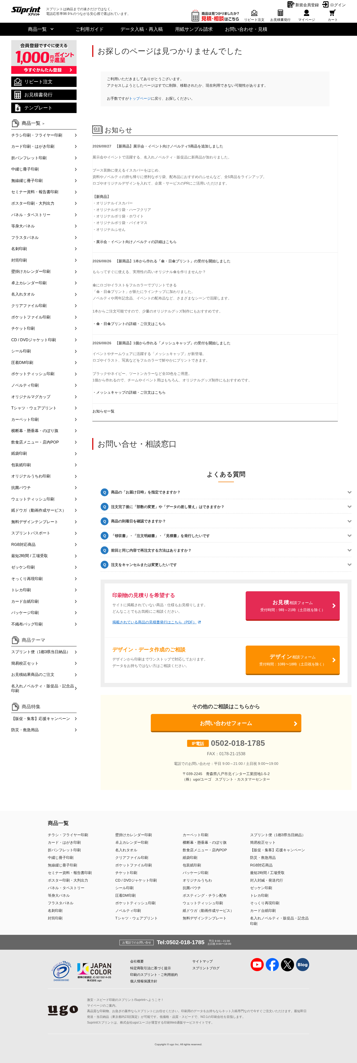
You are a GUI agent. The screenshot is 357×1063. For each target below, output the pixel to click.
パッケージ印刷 (25, 612)
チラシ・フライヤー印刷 (68, 835)
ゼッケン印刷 (23, 567)
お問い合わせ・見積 (246, 29)
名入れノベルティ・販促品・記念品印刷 (42, 688)
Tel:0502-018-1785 (180, 942)
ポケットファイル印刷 (30, 317)
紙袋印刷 (19, 453)
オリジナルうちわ (197, 880)
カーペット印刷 (25, 419)
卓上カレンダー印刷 (29, 283)
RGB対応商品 (23, 544)
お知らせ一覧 (103, 411)
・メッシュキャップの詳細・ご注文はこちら (129, 392)
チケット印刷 (23, 328)
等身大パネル (23, 226)
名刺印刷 (19, 248)
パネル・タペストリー (30, 214)
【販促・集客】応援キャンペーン (40, 718)
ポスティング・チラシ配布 (205, 895)
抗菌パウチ (21, 487)
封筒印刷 (19, 260)
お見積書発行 (38, 94)
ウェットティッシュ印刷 (32, 499)
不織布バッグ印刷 (27, 624)
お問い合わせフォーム (226, 723)
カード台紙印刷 (25, 601)
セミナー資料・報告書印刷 (34, 192)
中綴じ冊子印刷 (25, 169)
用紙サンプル (194, 29)
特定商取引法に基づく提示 (150, 968)
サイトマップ (202, 961)
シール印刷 (21, 351)
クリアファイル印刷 (29, 305)
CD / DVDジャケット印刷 (33, 340)
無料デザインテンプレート (34, 521)
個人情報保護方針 (143, 981)
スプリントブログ (206, 968)
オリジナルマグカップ (30, 396)
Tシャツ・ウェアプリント (34, 408)
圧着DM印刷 (22, 362)
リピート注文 (38, 81)
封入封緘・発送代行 (266, 880)
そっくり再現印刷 (27, 578)
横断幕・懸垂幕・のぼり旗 (34, 430)
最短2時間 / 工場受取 (29, 555)
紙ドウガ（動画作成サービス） (38, 510)
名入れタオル (23, 294)
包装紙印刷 (21, 465)
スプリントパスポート (30, 533)
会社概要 (137, 961)
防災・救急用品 (25, 730)
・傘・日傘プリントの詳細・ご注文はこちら (129, 324)
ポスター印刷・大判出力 (32, 203)
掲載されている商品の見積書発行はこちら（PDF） (154, 622)
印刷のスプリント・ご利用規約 (154, 975)
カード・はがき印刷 (64, 842)
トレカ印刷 (21, 590)
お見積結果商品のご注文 (32, 674)
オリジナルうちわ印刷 (30, 476)
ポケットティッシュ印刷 (32, 373)
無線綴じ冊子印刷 (27, 180)
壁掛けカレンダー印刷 (30, 271)
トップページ (140, 98)
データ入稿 (141, 29)
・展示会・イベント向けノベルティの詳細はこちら (135, 242)
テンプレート (38, 107)
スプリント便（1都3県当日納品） (40, 651)
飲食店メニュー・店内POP (35, 442)
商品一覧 (37, 29)
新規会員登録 (307, 5)
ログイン (338, 5)
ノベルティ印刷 (25, 385)
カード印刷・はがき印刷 (32, 146)
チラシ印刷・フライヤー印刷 (36, 135)
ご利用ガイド (90, 29)
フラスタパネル (25, 237)
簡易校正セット (25, 663)
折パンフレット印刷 (29, 158)
